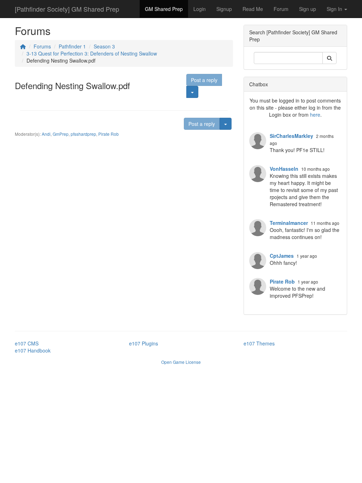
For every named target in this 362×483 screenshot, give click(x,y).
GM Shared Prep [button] (164, 8)
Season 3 (104, 46)
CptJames (282, 255)
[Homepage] (23, 46)
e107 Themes (259, 343)
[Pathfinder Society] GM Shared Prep (67, 8)
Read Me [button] (253, 8)
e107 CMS (27, 343)
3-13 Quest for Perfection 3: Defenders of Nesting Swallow (92, 53)
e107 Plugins (143, 343)
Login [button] (199, 8)
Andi (46, 134)
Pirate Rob (108, 134)
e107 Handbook (33, 350)
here (315, 114)
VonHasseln (284, 168)
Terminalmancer (289, 222)
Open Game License (181, 362)
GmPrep (61, 134)
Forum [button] (281, 8)
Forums (42, 46)
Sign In (335, 8)
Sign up (307, 8)
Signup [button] (224, 8)
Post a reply (204, 79)
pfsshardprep (83, 134)
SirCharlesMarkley (291, 135)
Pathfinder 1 (72, 46)
